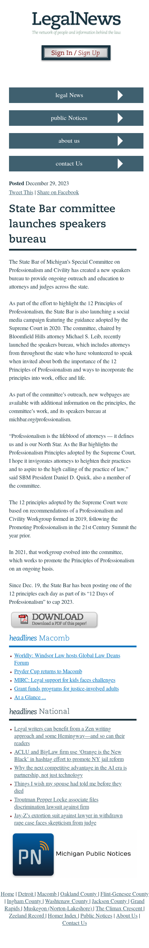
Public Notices (96, 915)
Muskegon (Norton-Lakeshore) (58, 908)
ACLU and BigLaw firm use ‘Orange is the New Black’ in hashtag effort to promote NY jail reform (69, 755)
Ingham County (25, 900)
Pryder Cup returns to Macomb (48, 671)
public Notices (69, 117)
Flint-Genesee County (124, 893)
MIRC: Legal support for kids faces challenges (64, 679)
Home (7, 893)
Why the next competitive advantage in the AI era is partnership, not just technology (70, 771)
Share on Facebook (58, 192)
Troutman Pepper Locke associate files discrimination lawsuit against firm (56, 803)
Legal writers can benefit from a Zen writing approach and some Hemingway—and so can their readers (69, 736)
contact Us (69, 163)
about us (69, 140)
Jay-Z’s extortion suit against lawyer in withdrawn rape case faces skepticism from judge (68, 818)
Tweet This (21, 192)
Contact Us (74, 922)
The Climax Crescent (119, 908)
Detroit (26, 893)
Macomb (47, 893)
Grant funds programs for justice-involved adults (66, 688)
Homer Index (63, 915)
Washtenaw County (67, 900)
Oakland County (79, 893)
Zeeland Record (27, 915)
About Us (127, 915)
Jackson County (110, 900)
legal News (69, 95)
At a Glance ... (30, 697)
